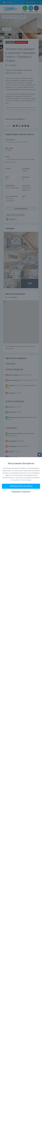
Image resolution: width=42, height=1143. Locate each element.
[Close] (40, 455)
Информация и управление (21, 492)
